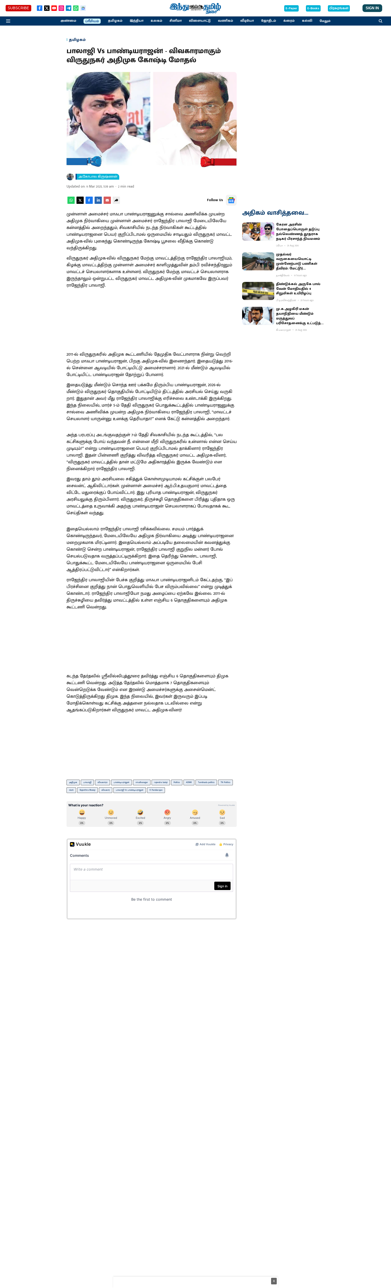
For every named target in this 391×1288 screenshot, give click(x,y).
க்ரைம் (289, 21)
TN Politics (225, 782)
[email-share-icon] (107, 203)
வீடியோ (247, 21)
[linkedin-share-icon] (98, 203)
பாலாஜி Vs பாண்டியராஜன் (129, 790)
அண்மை (68, 21)
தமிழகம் (115, 21)
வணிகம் (225, 21)
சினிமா (175, 21)
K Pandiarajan (156, 790)
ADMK (189, 782)
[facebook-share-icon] (89, 203)
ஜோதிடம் (268, 21)
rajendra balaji (160, 782)
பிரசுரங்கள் (338, 8)
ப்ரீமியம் (92, 21)
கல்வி (307, 21)
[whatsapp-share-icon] (71, 203)
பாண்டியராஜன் (121, 782)
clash (71, 790)
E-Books (313, 8)
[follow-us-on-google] (231, 200)
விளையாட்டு (200, 21)
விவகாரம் (102, 782)
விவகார (105, 790)
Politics (177, 782)
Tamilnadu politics (206, 782)
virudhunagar (142, 782)
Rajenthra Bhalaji (87, 790)
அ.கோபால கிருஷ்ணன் (98, 177)
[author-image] (70, 176)
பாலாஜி (87, 782)
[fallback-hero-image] (258, 231)
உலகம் (156, 21)
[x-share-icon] (80, 203)
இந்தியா (136, 21)
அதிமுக (73, 782)
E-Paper (291, 8)
